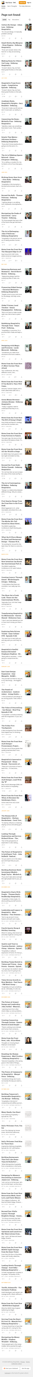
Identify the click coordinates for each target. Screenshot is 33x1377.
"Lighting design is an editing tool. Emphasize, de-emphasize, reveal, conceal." (11, 203)
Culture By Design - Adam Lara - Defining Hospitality (11, 27)
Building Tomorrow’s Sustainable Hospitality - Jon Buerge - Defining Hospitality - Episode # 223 (11, 1096)
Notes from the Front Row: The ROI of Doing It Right (11, 419)
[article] (16, 31)
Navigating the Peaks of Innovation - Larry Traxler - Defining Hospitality (11, 215)
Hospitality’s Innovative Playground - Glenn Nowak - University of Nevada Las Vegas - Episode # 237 (11, 761)
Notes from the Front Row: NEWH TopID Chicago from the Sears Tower (11, 1249)
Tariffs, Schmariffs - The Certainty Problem (11, 1288)
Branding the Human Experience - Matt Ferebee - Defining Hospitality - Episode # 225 (12, 1056)
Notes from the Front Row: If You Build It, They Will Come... (11, 383)
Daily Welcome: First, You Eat (11, 1127)
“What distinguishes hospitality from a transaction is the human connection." (11, 1165)
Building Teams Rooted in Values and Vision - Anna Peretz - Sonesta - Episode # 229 (11, 964)
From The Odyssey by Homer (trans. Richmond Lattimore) (10, 1131)
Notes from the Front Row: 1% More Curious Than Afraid (11, 365)
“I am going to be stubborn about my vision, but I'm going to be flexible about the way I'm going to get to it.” (12, 970)
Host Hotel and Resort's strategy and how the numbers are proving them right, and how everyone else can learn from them (11, 423)
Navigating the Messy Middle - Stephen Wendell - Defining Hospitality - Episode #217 (12, 1339)
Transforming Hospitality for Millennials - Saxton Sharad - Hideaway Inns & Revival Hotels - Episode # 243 (12, 615)
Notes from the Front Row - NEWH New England (11, 1304)
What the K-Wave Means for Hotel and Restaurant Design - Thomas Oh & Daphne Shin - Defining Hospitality (11, 539)
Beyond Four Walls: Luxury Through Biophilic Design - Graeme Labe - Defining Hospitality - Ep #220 (11, 1213)
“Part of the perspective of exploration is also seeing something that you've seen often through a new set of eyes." (12, 842)
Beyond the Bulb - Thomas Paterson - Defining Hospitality (12, 197)
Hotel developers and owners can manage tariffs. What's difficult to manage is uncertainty (12, 1293)
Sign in (29, 2)
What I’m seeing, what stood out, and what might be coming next (11, 934)
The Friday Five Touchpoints (7, 727)
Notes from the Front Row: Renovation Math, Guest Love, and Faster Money (11, 1195)
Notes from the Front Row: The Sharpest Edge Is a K (11, 250)
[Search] (30, 19)
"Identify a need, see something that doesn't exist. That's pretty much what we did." (11, 127)
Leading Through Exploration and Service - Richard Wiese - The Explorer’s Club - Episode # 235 (11, 836)
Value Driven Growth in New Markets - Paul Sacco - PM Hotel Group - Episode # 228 (11, 982)
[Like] (2, 169)
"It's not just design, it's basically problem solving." (11, 33)
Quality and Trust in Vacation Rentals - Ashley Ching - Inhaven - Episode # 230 (11, 946)
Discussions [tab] (15, 19)
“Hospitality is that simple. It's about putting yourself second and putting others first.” (10, 900)
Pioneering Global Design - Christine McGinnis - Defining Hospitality (11, 289)
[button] (3, 6)
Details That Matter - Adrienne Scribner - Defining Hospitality (9, 139)
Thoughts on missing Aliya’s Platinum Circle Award (10, 1044)
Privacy (23, 1362)
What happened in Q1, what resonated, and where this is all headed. (11, 509)
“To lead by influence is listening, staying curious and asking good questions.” (11, 824)
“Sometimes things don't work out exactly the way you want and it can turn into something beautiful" (12, 1080)
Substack (7, 1373)
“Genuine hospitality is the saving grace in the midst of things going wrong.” (11, 1062)
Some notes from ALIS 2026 (10, 802)
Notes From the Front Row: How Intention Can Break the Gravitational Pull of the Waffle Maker (12, 561)
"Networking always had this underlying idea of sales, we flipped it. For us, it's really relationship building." (10, 277)
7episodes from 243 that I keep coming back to (11, 603)
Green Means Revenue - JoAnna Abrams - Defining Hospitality (12, 402)
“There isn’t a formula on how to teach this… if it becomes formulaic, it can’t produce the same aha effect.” (11, 767)
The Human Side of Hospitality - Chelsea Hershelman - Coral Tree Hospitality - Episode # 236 (11, 818)
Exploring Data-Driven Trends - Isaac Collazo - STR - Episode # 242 (10, 633)
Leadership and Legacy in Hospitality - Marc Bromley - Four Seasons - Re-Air (11, 912)
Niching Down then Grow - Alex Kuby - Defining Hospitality (11, 179)
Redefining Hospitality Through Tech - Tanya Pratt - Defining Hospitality (10, 325)
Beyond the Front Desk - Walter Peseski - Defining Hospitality (11, 467)
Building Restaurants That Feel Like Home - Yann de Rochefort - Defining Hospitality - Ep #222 (11, 1159)
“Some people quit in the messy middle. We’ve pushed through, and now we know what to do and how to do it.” (11, 1345)
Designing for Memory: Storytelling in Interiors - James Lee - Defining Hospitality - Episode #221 (11, 1177)
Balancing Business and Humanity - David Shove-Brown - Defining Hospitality (11, 271)
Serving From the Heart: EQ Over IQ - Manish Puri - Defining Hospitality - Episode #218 (12, 1321)
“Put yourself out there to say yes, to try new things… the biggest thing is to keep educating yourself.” (12, 679)
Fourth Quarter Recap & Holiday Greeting (10, 929)
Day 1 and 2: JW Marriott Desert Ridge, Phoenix (11, 1237)
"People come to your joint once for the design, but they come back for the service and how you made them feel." (11, 295)
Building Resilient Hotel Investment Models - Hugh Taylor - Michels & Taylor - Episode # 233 (11, 872)
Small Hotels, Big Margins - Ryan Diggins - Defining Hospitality (12, 45)
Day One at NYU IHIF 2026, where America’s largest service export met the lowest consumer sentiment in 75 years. (11, 255)
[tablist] (10, 19)
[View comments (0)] (9, 38)
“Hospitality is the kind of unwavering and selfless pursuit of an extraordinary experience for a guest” (11, 1102)
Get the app (25, 1368)
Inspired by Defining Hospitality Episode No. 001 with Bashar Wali (11, 1147)
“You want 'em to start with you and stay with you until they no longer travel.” (11, 639)
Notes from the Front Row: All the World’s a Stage (11, 450)
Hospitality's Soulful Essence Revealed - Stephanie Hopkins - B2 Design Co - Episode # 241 (11, 651)
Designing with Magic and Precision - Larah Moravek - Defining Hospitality (10, 347)
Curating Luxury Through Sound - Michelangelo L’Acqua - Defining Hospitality (11, 579)
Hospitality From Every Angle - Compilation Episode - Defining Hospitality (11, 85)
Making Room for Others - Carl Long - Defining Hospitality (11, 63)
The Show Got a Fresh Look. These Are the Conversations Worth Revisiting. (10, 597)
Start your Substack (11, 1368)
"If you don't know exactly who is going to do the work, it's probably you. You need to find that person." (11, 145)
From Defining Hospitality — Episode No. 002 (10, 1115)
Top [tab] (9, 19)
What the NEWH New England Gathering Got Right (10, 1309)
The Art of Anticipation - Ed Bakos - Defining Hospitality (11, 485)
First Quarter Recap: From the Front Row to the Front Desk (11, 503)
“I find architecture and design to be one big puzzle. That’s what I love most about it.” (11, 697)
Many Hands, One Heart (10, 1112)
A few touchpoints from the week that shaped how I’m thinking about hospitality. (11, 731)
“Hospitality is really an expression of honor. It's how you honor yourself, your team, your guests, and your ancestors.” (11, 952)
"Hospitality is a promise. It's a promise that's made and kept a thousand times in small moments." (11, 331)
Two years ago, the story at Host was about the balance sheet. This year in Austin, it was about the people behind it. (12, 439)
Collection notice (16, 1364)
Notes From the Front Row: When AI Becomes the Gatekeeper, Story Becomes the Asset (12, 797)
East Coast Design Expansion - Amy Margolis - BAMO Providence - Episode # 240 (10, 673)
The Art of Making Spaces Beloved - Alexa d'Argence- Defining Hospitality (11, 157)
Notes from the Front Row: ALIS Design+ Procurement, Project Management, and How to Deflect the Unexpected (11, 743)
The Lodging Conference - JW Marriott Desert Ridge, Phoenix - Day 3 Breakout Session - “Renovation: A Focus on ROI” (11, 1201)
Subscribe (22, 2)
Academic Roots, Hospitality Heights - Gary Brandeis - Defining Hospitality (12, 103)
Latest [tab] (4, 19)
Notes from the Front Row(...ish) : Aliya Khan (10, 1039)
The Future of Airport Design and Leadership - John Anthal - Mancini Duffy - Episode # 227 (11, 1004)
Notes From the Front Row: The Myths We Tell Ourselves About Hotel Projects (12, 521)
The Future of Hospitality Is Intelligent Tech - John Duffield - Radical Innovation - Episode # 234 (12, 854)
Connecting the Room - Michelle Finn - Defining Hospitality (11, 121)
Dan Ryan (8, 258)
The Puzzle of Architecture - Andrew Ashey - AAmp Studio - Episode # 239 (10, 691)
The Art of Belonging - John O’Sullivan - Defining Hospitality (10, 233)
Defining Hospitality (15, 921)
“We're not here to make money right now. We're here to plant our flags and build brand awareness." (11, 313)
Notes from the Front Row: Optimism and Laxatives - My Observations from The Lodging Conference (11, 1231)
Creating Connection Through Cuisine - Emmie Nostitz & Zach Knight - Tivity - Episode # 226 (11, 1022)
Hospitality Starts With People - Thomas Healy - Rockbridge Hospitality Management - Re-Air (11, 894)
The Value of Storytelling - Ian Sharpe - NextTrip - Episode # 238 (11, 710)
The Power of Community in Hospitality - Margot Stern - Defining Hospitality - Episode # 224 (11, 1074)
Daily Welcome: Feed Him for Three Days (11, 1142)
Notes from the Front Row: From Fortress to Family (11, 434)
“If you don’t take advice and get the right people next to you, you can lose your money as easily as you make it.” (11, 878)
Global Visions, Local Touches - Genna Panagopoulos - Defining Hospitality (11, 307)
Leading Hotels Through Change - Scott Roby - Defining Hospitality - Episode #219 (11, 1267)
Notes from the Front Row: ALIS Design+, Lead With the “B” (11, 779)
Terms (28, 1362)
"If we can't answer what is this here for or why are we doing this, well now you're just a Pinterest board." (11, 51)
